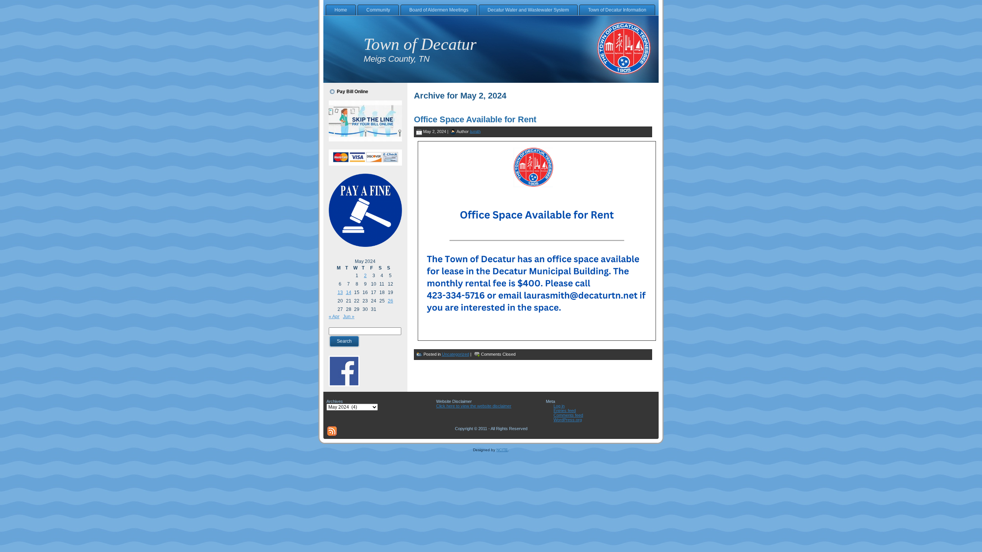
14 (348, 292)
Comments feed (568, 415)
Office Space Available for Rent (475, 119)
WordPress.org (568, 419)
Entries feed (565, 410)
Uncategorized (455, 354)
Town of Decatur (420, 44)
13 (340, 292)
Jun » (348, 316)
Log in (559, 406)
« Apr (334, 316)
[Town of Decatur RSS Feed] (332, 431)
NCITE (502, 450)
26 (390, 301)
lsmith (475, 131)
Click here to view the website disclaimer (473, 406)
